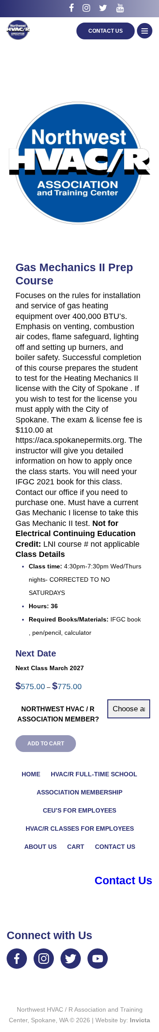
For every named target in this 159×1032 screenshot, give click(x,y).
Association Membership (79, 792)
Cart (75, 846)
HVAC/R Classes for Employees (80, 828)
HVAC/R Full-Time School (94, 774)
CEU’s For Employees (79, 810)
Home (31, 774)
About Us (40, 846)
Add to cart (45, 743)
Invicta (140, 1020)
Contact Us (105, 31)
